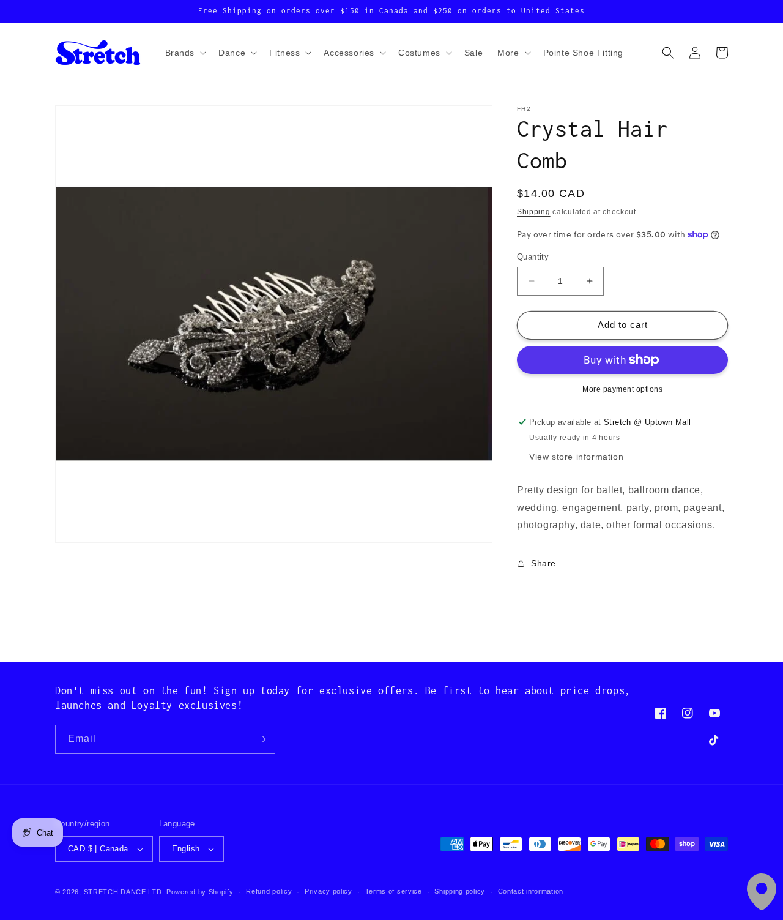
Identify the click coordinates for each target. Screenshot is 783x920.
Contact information (530, 891)
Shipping (534, 212)
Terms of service (393, 891)
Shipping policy (459, 891)
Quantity (533, 256)
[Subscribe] (261, 739)
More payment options (622, 389)
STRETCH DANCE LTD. (124, 892)
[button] (185, 52)
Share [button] (543, 563)
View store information (576, 457)
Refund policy (269, 891)
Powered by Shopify (200, 892)
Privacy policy (328, 891)
